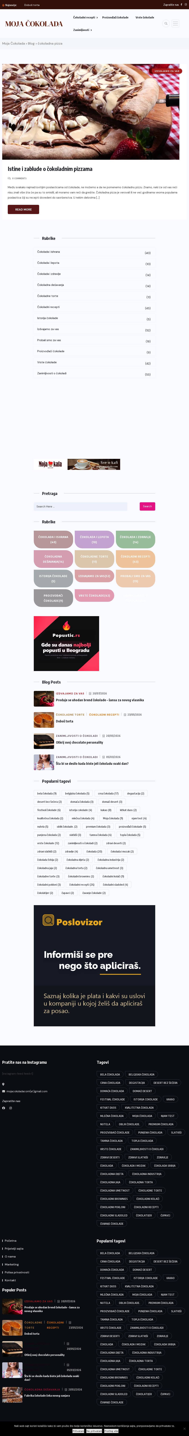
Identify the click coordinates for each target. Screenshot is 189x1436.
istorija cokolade (80, 810)
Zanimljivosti (81, 29)
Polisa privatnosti (17, 1272)
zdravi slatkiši (46, 851)
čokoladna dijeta (78, 859)
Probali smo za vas (94, 340)
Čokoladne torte (94, 296)
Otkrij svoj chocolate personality (79, 742)
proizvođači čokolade (132, 826)
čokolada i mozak (122, 851)
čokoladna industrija (111, 859)
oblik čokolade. (67, 826)
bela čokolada (46, 793)
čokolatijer (45, 892)
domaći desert (112, 801)
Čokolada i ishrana (94, 252)
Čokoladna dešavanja (94, 285)
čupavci (68, 892)
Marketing (12, 1264)
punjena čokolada (49, 834)
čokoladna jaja (47, 868)
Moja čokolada (113, 818)
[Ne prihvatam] (184, 1428)
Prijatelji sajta (14, 1249)
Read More (23, 209)
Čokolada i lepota (94, 263)
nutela (42, 826)
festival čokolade (49, 810)
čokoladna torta (76, 868)
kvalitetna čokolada (50, 818)
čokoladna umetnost (109, 868)
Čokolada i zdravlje (94, 274)
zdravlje (71, 851)
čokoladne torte (48, 876)
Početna (10, 1241)
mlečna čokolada (83, 818)
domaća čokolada (81, 801)
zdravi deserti (116, 843)
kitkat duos (128, 810)
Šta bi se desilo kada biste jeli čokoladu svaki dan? (92, 763)
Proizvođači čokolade (115, 17)
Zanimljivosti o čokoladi (94, 374)
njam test (139, 818)
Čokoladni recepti (84, 17)
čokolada (94, 851)
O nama (10, 1256)
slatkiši (75, 834)
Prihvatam (78, 1431)
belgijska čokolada (77, 793)
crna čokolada (108, 793)
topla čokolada (130, 834)
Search (147, 506)
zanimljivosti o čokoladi (82, 843)
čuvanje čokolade (94, 892)
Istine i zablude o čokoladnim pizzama (50, 168)
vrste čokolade (48, 843)
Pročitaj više (111, 1431)
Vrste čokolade (145, 17)
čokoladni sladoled (115, 884)
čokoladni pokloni (49, 884)
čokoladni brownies (81, 876)
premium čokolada (98, 826)
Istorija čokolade (94, 318)
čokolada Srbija (47, 859)
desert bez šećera (49, 801)
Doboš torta (64, 721)
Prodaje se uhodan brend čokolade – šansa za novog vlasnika (100, 700)
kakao (106, 810)
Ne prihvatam (94, 1431)
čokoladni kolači (113, 876)
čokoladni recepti (81, 884)
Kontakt (10, 1280)
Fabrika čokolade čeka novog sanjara (47, 1395)
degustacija (135, 793)
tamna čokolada (100, 834)
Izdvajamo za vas (94, 329)
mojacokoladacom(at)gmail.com (26, 1091)
